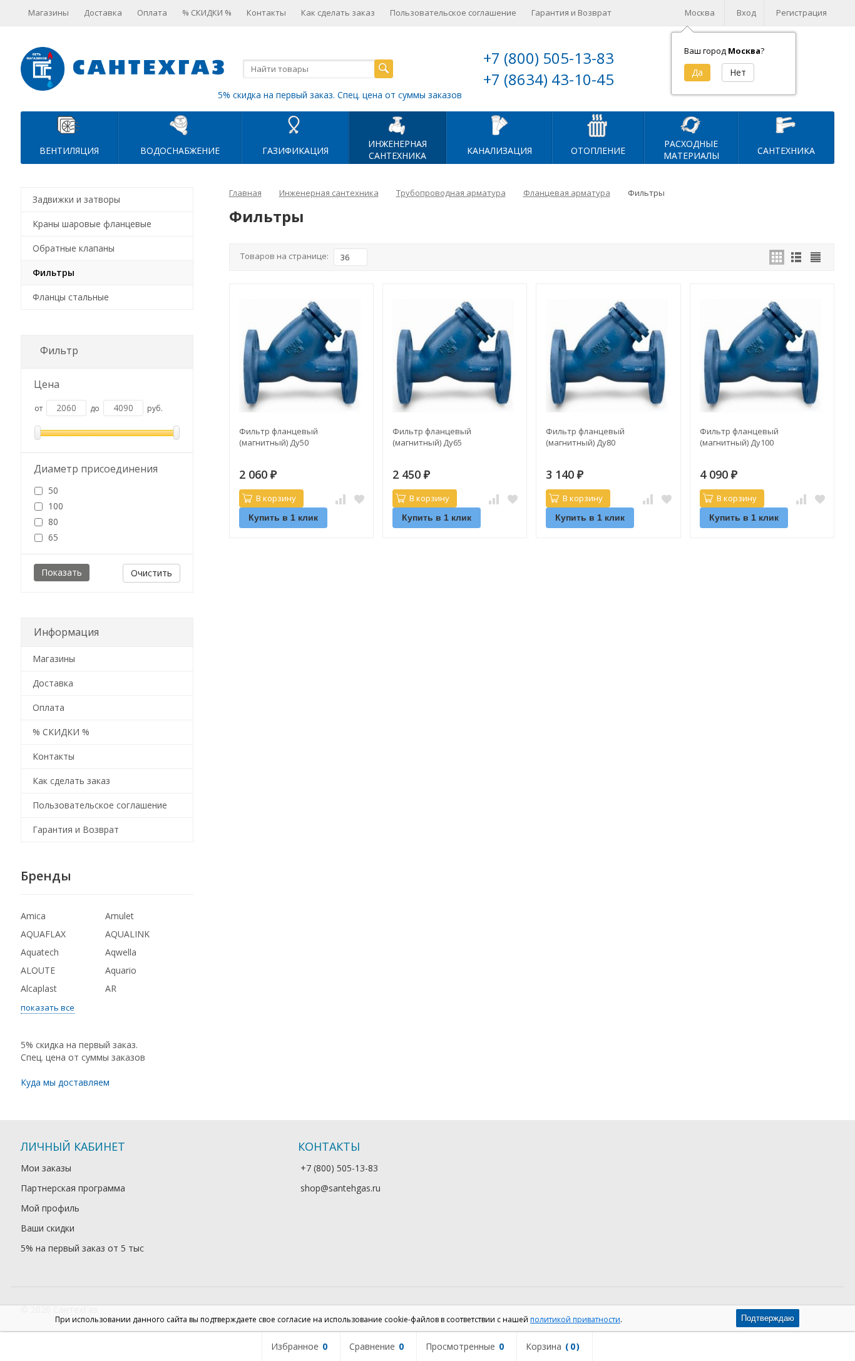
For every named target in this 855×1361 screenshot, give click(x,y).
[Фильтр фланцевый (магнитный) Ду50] (301, 355)
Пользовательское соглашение (453, 12)
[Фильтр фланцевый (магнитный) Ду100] (762, 355)
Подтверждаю (767, 1318)
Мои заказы (46, 1168)
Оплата (152, 12)
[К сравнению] (340, 499)
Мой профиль (50, 1208)
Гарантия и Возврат (571, 12)
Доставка (103, 12)
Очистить (151, 573)
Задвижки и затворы (76, 199)
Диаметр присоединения (96, 468)
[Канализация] (499, 124)
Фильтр (59, 350)
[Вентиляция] (69, 124)
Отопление (598, 150)
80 (52, 522)
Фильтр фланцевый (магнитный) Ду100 (739, 437)
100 (54, 506)
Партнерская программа (73, 1188)
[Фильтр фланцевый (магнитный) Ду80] (608, 355)
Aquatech (40, 952)
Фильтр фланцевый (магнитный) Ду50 (278, 437)
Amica (33, 916)
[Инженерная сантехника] (397, 124)
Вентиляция (69, 150)
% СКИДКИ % (207, 12)
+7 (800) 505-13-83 (548, 58)
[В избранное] (359, 499)
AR (110, 988)
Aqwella (120, 952)
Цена (46, 384)
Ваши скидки (47, 1228)
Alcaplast (39, 988)
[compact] (815, 257)
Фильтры (53, 272)
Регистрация (801, 12)
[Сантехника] (786, 124)
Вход (746, 12)
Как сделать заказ (338, 12)
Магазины (48, 12)
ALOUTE (38, 970)
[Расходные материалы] (691, 124)
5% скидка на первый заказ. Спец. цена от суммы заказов (340, 95)
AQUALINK (127, 934)
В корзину (276, 498)
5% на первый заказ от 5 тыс (82, 1248)
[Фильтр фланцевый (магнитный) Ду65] (454, 355)
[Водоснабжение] (180, 124)
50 (52, 490)
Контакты (266, 12)
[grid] (776, 257)
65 (52, 537)
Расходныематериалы (691, 149)
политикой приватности (575, 1319)
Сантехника (786, 150)
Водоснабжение (180, 150)
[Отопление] (598, 124)
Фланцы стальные (71, 297)
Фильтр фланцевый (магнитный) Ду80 (585, 437)
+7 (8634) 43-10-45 (548, 79)
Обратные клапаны (74, 248)
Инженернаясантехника (397, 149)
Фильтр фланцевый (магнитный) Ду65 (431, 437)
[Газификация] (295, 124)
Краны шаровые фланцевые (92, 224)
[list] (796, 257)
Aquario (120, 970)
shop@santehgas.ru (340, 1188)
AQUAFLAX (43, 934)
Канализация (499, 150)
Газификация (295, 150)
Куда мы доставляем (65, 1082)
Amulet (119, 916)
